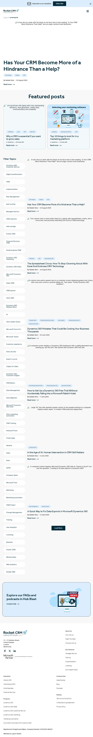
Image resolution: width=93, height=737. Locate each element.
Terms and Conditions (63, 699)
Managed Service (71, 653)
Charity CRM (8, 680)
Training (17, 75)
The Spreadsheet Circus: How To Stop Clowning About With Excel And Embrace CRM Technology (57, 265)
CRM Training (8, 75)
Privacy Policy (60, 707)
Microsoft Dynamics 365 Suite (47, 320)
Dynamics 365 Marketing (12, 715)
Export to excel (45, 506)
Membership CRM (9, 684)
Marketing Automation (11, 719)
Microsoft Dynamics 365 (74, 320)
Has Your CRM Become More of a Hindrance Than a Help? (42, 65)
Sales (18, 131)
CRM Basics (10, 131)
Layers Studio (16, 734)
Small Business (8, 688)
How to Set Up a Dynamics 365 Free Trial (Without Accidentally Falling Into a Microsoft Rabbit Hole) (52, 392)
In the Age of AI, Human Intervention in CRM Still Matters (55, 452)
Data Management (33, 506)
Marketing (54, 131)
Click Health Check (71, 670)
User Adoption (61, 320)
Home (6, 17)
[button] (87, 11)
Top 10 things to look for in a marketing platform (64, 137)
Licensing (68, 666)
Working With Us (70, 643)
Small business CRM (49, 258)
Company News (32, 320)
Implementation (70, 662)
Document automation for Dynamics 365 (18, 723)
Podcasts (59, 688)
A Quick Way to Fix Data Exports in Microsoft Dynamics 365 (57, 511)
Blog (57, 684)
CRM (24, 75)
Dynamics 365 (8, 703)
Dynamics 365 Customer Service (14, 711)
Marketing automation (66, 131)
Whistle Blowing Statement (65, 703)
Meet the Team (70, 639)
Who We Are (69, 635)
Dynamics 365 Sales (33, 323)
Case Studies (60, 680)
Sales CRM (32, 131)
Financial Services (9, 692)
